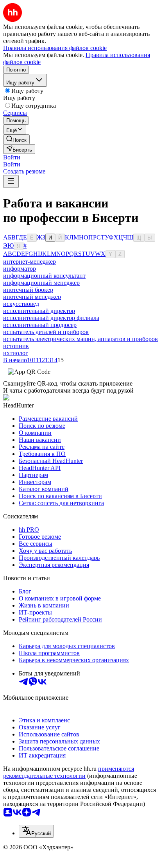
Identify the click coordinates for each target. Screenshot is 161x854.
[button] (11, 157)
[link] (16, 139)
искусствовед (21, 303)
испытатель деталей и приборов (46, 332)
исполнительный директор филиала (51, 317)
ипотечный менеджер (32, 296)
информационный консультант (44, 275)
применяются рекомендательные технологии (68, 772)
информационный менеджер (41, 282)
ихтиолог (15, 353)
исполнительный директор (39, 310)
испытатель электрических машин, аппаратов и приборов (80, 339)
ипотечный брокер (28, 289)
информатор (19, 268)
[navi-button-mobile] (11, 181)
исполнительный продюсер (40, 325)
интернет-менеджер (29, 261)
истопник (16, 346)
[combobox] (36, 831)
